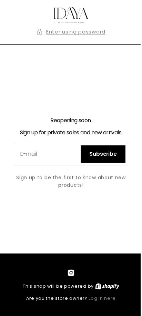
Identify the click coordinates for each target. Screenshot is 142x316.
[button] (68, 32)
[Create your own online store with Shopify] (104, 286)
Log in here (99, 298)
